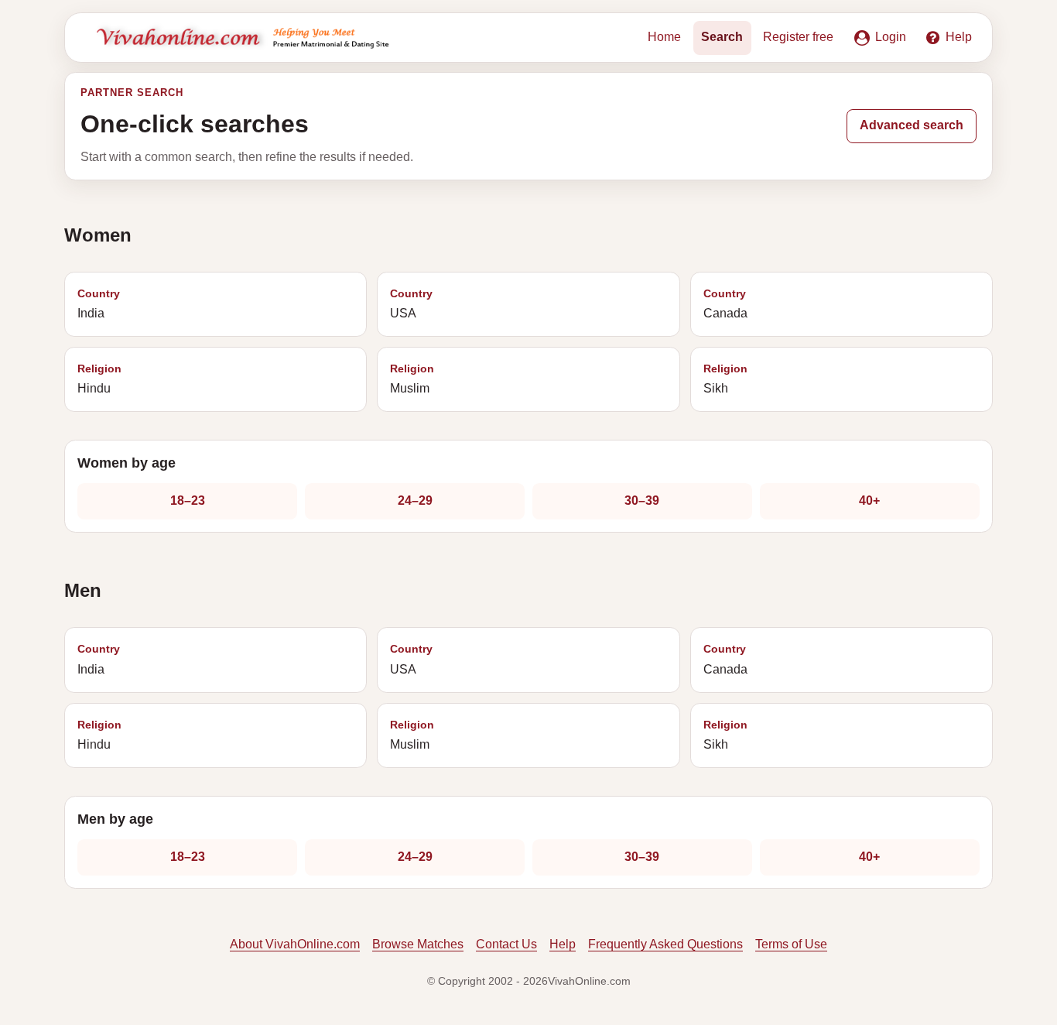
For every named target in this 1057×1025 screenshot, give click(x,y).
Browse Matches (418, 944)
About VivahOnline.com (295, 944)
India (98, 304)
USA (411, 304)
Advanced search (911, 125)
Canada (725, 304)
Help (562, 944)
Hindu (99, 379)
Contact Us (506, 944)
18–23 (187, 500)
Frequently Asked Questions (665, 944)
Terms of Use (791, 944)
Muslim (412, 379)
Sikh (725, 379)
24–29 (415, 500)
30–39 (641, 500)
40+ (869, 500)
